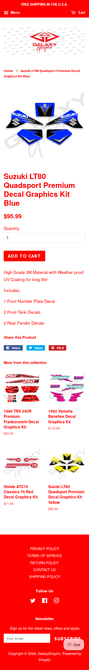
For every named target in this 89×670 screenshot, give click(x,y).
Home (8, 71)
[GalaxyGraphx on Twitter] (33, 601)
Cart (81, 13)
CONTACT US (44, 569)
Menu (15, 12)
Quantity (11, 228)
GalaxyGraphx (49, 653)
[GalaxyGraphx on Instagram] (56, 601)
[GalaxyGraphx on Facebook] (44, 601)
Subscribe (67, 638)
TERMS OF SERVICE (44, 555)
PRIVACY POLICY (44, 548)
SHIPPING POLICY (44, 576)
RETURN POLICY (44, 562)
